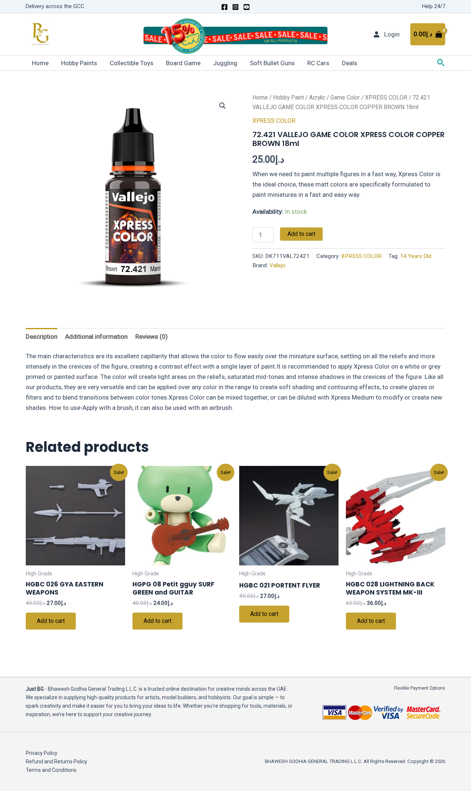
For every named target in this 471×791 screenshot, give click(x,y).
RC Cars (318, 63)
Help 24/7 (433, 6)
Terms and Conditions (51, 770)
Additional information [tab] (96, 336)
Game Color (345, 97)
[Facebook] (224, 7)
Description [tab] (41, 336)
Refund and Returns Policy (56, 761)
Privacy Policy (41, 753)
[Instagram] (235, 7)
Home (40, 63)
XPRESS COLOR (386, 97)
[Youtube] (246, 7)
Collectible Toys (131, 63)
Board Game (183, 63)
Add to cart (301, 233)
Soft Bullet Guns (272, 63)
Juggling (225, 63)
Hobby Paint (288, 97)
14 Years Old (415, 256)
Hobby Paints (79, 63)
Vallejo (277, 265)
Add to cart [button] (51, 620)
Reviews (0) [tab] (151, 336)
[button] (441, 63)
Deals (349, 63)
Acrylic (317, 97)
